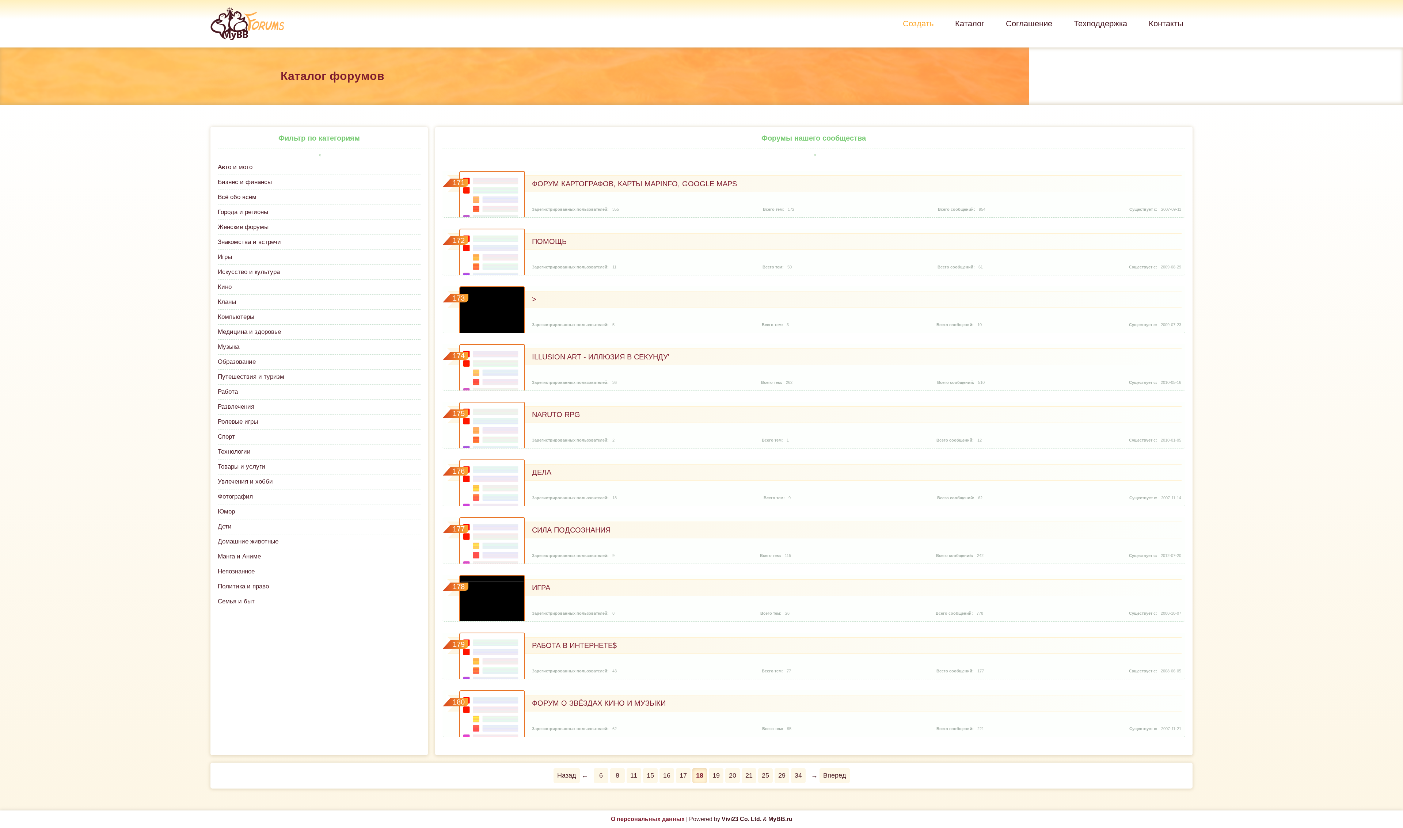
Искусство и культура (249, 271)
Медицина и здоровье (249, 331)
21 (749, 775)
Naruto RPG (556, 415)
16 (666, 775)
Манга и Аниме (239, 556)
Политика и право (243, 586)
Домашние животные (248, 541)
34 (798, 775)
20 (732, 775)
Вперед (834, 775)
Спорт (226, 436)
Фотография (235, 496)
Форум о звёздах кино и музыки (599, 703)
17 (683, 775)
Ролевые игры (238, 421)
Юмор (226, 511)
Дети (225, 526)
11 (633, 775)
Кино (225, 286)
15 (650, 775)
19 (716, 775)
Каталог (969, 23)
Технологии (234, 451)
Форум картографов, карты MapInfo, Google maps (634, 184)
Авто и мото (235, 167)
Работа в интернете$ (574, 645)
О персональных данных (648, 819)
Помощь (549, 241)
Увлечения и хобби (245, 481)
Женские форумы (243, 227)
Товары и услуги (241, 466)
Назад (566, 775)
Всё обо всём (237, 197)
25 (765, 775)
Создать (918, 23)
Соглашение (1029, 23)
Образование (237, 361)
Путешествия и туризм (251, 376)
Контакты (1166, 23)
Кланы (227, 301)
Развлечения (236, 406)
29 (782, 775)
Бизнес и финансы (245, 182)
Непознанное (236, 571)
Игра (541, 588)
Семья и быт (236, 601)
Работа (228, 391)
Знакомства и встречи (249, 242)
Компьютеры (236, 316)
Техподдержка (1100, 23)
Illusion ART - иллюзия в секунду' (600, 357)
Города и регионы (243, 212)
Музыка (228, 346)
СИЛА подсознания (571, 530)
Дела (541, 472)
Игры (225, 256)
